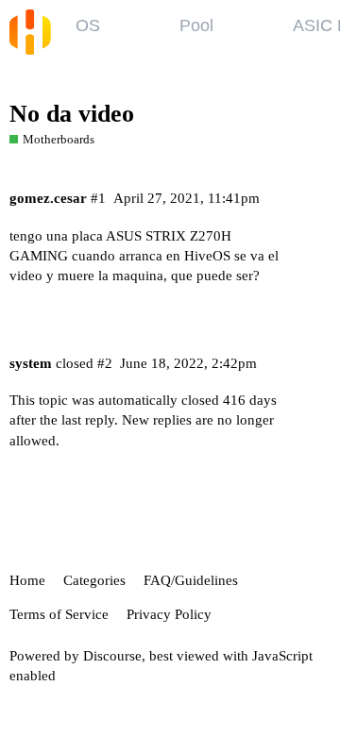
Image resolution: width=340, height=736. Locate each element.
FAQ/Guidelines (191, 580)
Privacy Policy (169, 614)
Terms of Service (59, 614)
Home (27, 580)
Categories (94, 580)
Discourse (112, 655)
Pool (196, 25)
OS (88, 25)
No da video (71, 113)
